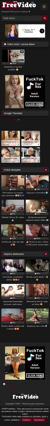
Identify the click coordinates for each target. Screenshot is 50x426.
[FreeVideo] (20, 5)
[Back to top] (42, 418)
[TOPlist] (7, 385)
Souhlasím (26, 420)
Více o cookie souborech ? (25, 423)
